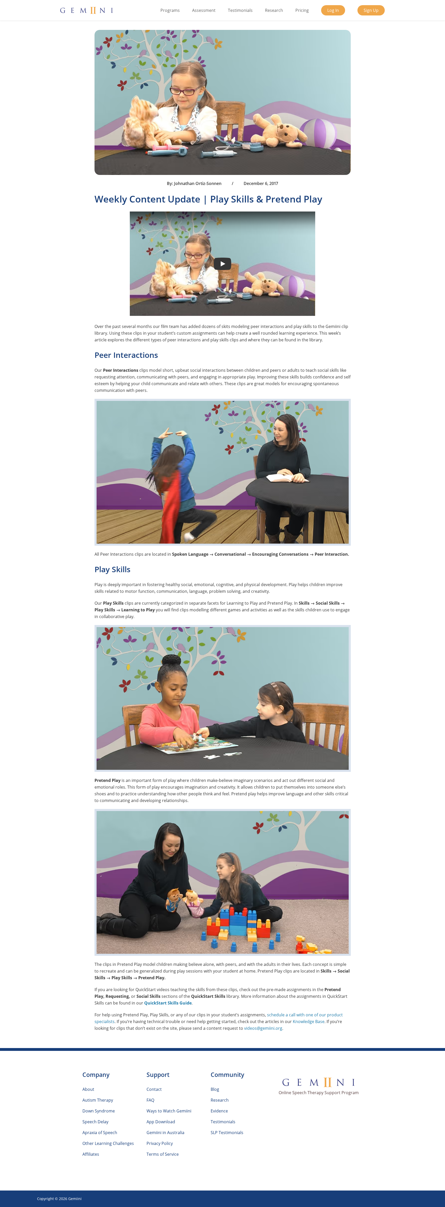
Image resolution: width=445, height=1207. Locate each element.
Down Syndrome (98, 1111)
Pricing (302, 10)
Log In (333, 10)
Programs (170, 10)
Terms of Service (163, 1154)
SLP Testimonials (227, 1132)
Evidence (219, 1111)
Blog (215, 1089)
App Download (161, 1122)
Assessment (204, 10)
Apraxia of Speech (99, 1132)
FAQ (150, 1100)
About (88, 1089)
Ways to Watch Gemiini (169, 1111)
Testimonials (240, 10)
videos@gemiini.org (263, 1028)
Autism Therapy (97, 1100)
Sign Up (371, 10)
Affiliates (90, 1154)
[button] (222, 264)
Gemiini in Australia (165, 1132)
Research (274, 10)
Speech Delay (95, 1122)
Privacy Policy (160, 1143)
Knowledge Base (308, 1021)
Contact (154, 1089)
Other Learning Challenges (108, 1143)
